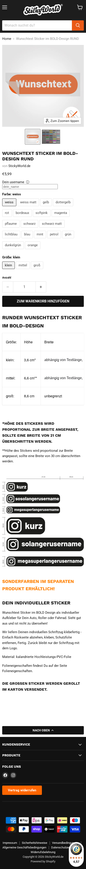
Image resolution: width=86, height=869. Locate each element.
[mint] (40, 239)
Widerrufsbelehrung (43, 852)
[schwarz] (30, 229)
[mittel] (23, 270)
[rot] (7, 218)
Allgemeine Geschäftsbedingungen (24, 847)
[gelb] (46, 207)
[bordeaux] (23, 218)
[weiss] (9, 207)
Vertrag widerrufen (22, 790)
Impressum (10, 842)
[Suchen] (78, 25)
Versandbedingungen (65, 842)
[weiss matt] (28, 207)
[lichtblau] (11, 239)
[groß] (37, 270)
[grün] (68, 239)
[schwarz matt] (52, 229)
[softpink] (42, 218)
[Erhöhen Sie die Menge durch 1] (41, 286)
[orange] (33, 250)
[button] (32, 136)
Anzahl (6, 277)
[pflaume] (11, 229)
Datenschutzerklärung (65, 847)
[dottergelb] (64, 207)
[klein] (9, 270)
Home (6, 39)
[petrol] (54, 239)
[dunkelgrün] (13, 250)
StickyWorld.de (19, 166)
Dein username (13, 182)
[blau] (27, 239)
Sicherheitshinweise (34, 842)
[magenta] (61, 218)
